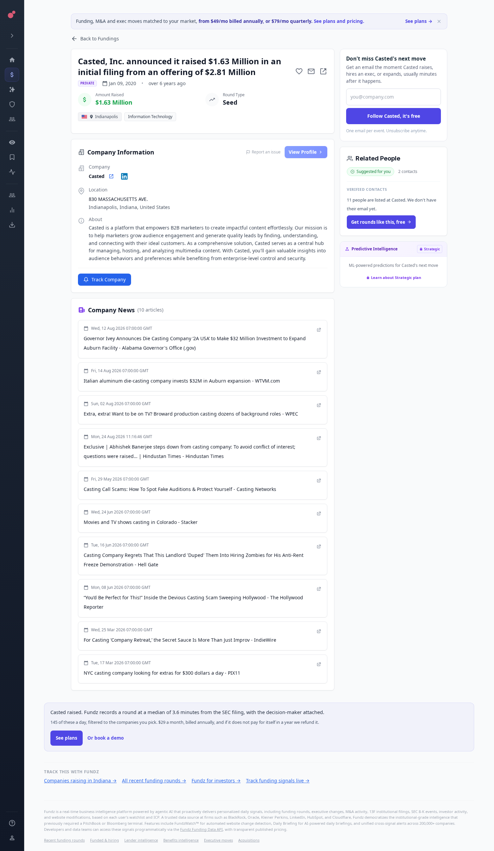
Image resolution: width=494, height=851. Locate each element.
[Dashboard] (12, 60)
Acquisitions (248, 840)
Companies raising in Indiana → (80, 780)
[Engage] (12, 195)
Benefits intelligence (181, 840)
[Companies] (12, 89)
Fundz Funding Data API (201, 829)
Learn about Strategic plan (396, 277)
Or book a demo (105, 738)
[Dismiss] (439, 21)
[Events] (12, 75)
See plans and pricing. (339, 21)
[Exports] (12, 225)
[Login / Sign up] (12, 838)
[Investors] (12, 119)
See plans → (419, 21)
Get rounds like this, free (378, 222)
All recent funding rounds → (154, 780)
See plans (66, 738)
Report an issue (266, 152)
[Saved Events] (12, 157)
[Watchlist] (12, 142)
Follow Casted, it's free (393, 116)
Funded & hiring (104, 840)
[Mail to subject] (311, 71)
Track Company (108, 279)
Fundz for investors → (216, 780)
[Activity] (12, 172)
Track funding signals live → (278, 780)
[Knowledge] (12, 823)
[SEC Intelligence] (12, 104)
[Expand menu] (12, 36)
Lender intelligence (141, 840)
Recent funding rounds (64, 840)
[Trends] (12, 210)
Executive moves (218, 840)
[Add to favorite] (299, 71)
